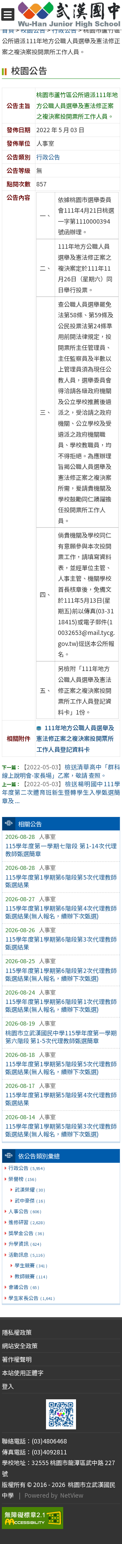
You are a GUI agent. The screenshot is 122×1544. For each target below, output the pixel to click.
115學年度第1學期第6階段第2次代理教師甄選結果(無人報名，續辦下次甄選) (61, 974)
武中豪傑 (30, 1200)
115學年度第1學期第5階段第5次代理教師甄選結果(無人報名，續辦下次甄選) (61, 1067)
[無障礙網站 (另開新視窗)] (61, 1518)
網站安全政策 (20, 1345)
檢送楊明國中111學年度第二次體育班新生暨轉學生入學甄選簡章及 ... (61, 792)
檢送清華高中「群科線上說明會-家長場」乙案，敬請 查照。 (61, 771)
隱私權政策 (17, 1332)
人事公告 (24, 1211)
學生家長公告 (31, 1298)
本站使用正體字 (22, 1372)
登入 (8, 1386)
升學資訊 (24, 1243)
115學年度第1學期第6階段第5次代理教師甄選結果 (61, 881)
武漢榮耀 (30, 1189)
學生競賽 (31, 1265)
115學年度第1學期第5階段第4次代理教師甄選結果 (61, 1098)
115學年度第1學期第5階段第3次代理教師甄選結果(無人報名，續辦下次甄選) (61, 1130)
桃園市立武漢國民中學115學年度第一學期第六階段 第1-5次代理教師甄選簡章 (61, 1036)
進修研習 (26, 1222)
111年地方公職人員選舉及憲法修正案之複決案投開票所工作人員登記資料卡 (75, 738)
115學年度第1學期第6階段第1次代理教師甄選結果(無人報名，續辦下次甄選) (61, 1005)
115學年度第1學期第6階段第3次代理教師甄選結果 (61, 943)
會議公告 (23, 1287)
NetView (71, 1495)
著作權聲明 (17, 1359)
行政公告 (26, 1168)
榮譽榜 (22, 1179)
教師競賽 (31, 1276)
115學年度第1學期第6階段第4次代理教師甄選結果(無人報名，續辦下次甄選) (61, 912)
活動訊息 (26, 1254)
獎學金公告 (26, 1233)
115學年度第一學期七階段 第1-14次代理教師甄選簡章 (61, 849)
